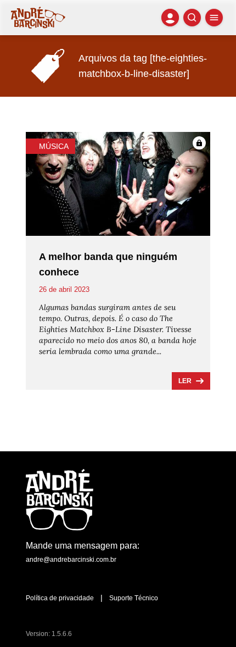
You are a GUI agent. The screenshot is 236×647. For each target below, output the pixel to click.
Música (54, 146)
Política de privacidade (60, 598)
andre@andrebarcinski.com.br (71, 559)
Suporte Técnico (133, 598)
